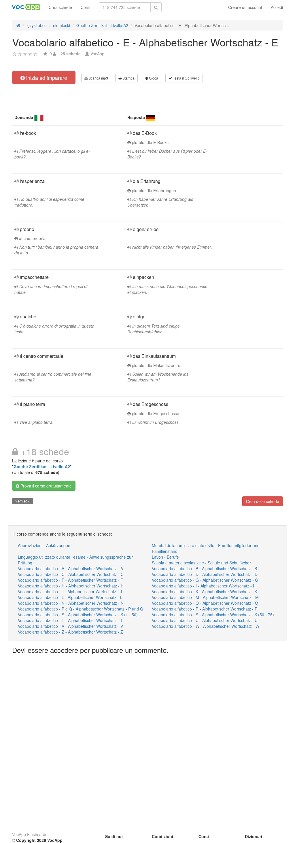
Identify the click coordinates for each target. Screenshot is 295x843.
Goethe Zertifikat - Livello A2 (42, 466)
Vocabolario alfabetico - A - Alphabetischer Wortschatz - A (70, 568)
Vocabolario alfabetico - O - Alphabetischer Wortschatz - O (205, 603)
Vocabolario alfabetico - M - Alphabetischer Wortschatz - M (205, 597)
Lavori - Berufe (165, 557)
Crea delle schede (262, 501)
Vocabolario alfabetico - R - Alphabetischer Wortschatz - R (205, 609)
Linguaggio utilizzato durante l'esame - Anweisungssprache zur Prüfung (75, 560)
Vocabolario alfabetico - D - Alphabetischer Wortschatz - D (205, 574)
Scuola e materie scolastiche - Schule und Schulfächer (201, 563)
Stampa (128, 77)
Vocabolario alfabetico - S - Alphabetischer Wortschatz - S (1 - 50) (78, 614)
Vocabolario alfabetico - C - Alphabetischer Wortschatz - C (71, 574)
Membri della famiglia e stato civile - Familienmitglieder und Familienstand (206, 548)
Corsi (85, 7)
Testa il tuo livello (186, 77)
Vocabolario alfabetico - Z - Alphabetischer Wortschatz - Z (70, 632)
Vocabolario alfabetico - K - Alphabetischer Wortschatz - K (204, 591)
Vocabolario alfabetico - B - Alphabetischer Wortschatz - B (204, 568)
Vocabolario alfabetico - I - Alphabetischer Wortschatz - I (203, 586)
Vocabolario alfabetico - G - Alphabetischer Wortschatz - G (205, 580)
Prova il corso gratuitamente (45, 486)
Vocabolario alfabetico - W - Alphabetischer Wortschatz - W (205, 626)
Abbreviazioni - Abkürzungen (44, 545)
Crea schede (60, 7)
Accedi (277, 7)
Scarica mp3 (98, 77)
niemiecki (23, 501)
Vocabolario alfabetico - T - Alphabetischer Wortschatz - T (70, 620)
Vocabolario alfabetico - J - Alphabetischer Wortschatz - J (70, 591)
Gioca (153, 77)
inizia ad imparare (46, 77)
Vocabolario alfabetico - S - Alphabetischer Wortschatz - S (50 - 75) (213, 614)
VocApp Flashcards (29, 834)
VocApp (97, 53)
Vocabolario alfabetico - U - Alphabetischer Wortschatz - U (205, 620)
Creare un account (245, 7)
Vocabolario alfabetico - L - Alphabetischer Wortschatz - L (70, 597)
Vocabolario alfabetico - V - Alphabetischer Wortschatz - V (70, 626)
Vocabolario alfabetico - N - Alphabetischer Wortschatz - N (71, 603)
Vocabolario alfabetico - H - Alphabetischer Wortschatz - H (71, 586)
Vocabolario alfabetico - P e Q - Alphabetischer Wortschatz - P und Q (80, 609)
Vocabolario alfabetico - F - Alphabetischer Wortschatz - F (70, 580)
